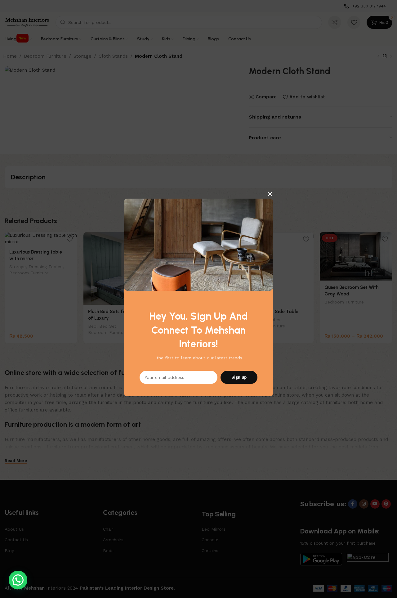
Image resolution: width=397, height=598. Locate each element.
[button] (18, 580)
